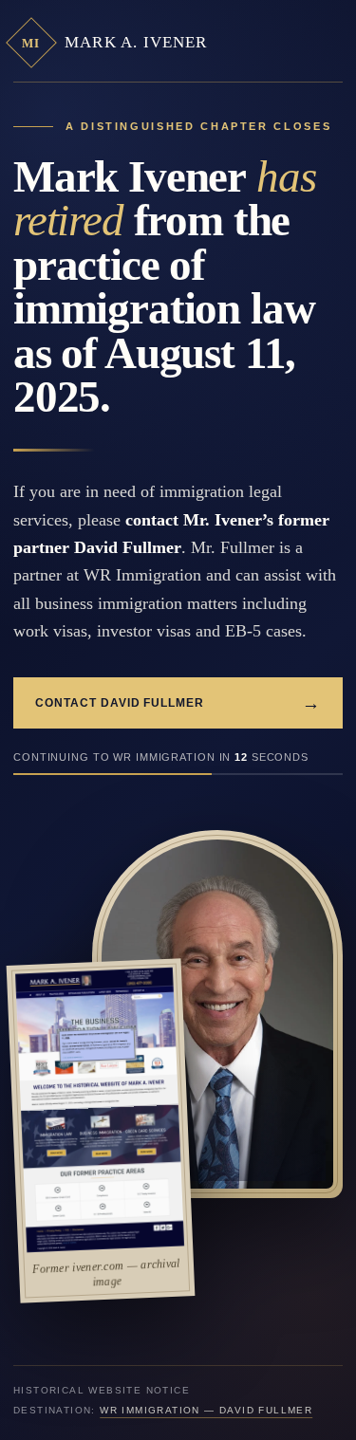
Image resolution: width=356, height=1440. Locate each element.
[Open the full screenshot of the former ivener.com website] (99, 1109)
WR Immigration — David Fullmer (206, 1410)
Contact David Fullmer (178, 703)
